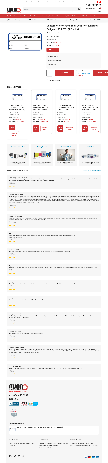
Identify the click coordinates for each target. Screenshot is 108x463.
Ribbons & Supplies (46, 16)
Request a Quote (76, 2)
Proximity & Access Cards (68, 16)
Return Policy (81, 445)
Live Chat (14, 399)
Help (86, 445)
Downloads (50, 2)
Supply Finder (53, 443)
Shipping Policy (74, 445)
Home (27, 2)
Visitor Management (95, 16)
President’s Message (14, 443)
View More (86, 170)
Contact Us (58, 2)
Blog (27, 443)
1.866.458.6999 (19, 395)
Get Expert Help (61, 443)
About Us (33, 2)
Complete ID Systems (13, 16)
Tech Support (41, 2)
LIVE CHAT (80, 75)
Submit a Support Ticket (95, 19)
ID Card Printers (24, 16)
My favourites (66, 2)
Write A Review (96, 170)
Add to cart (52, 50)
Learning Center (43, 445)
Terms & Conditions (93, 445)
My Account (73, 443)
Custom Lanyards (53, 445)
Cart (99, 11)
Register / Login (90, 8)
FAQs (66, 443)
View (12, 127)
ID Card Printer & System (46, 448)
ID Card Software (34, 16)
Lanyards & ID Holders (82, 16)
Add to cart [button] (36, 128)
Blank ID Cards (56, 16)
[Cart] (99, 9)
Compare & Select (44, 443)
